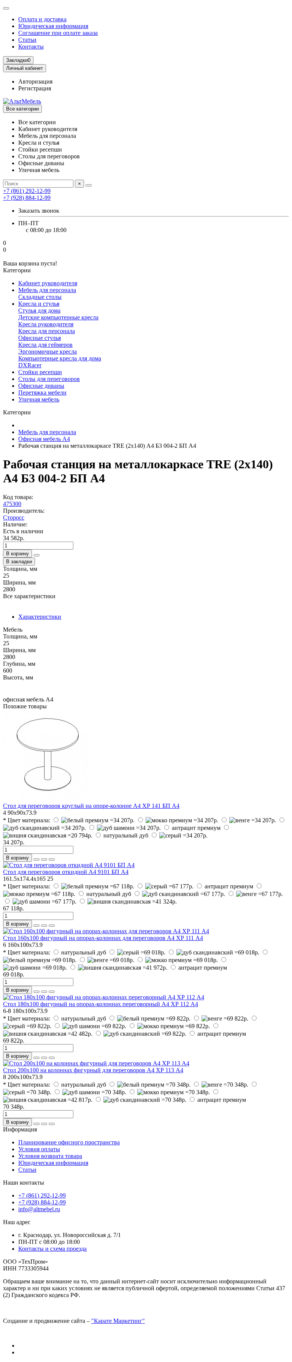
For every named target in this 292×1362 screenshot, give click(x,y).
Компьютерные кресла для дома (59, 358)
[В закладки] (44, 859)
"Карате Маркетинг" (118, 1321)
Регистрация (34, 88)
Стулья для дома (39, 310)
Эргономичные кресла (47, 351)
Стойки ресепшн (40, 372)
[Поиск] (89, 185)
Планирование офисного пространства (69, 1142)
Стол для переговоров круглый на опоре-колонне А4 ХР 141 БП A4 (91, 806)
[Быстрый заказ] (36, 555)
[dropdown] (6, 8)
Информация (20, 1129)
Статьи (27, 39)
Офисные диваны (41, 385)
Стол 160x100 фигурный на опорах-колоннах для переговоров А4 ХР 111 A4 (103, 938)
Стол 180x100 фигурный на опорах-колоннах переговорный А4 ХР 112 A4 (100, 1004)
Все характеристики (29, 596)
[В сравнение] (52, 859)
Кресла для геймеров (45, 344)
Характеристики (39, 616)
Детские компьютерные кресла (58, 317)
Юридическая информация (53, 26)
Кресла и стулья (38, 303)
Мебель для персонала (47, 290)
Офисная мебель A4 (44, 439)
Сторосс (13, 517)
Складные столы (40, 297)
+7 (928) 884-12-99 (42, 1202)
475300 (12, 504)
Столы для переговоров (49, 379)
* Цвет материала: (26, 820)
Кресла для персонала (46, 331)
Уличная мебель (38, 399)
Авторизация (35, 81)
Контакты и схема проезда (52, 1248)
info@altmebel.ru (39, 1209)
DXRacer (29, 365)
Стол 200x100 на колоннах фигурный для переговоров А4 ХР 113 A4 (93, 1070)
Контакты (31, 46)
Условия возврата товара (50, 1156)
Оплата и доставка (42, 19)
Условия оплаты (39, 1149)
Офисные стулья (39, 338)
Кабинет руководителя (47, 283)
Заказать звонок (38, 210)
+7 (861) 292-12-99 (42, 1195)
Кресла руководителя (45, 324)
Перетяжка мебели (42, 392)
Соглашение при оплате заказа (58, 33)
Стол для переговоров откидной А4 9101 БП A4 (66, 872)
